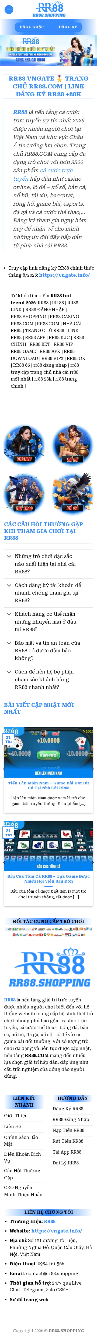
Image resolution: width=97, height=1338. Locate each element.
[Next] (92, 769)
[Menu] (9, 9)
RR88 (20, 112)
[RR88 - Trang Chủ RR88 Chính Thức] (48, 9)
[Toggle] (9, 557)
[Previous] (4, 769)
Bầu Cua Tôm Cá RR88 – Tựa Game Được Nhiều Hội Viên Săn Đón (48, 878)
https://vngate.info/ (64, 275)
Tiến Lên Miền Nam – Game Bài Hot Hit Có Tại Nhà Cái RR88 (48, 785)
